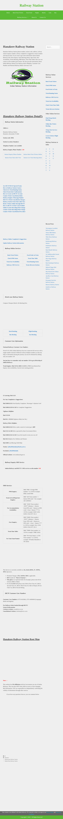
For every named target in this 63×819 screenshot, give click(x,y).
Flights (37, 12)
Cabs (50, 12)
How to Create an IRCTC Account (12, 194)
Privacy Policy (49, 812)
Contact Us (43, 17)
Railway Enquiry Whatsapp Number (13, 197)
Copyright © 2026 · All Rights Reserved (31, 817)
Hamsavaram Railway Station (11, 759)
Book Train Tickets (18, 12)
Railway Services (22, 17)
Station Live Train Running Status (33, 157)
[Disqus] (23, 786)
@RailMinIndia (13, 451)
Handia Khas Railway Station (11, 761)
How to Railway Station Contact (12, 188)
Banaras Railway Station (52, 284)
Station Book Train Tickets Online (33, 154)
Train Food (29, 12)
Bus (55, 12)
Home (8, 12)
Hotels (44, 12)
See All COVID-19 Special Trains (12, 186)
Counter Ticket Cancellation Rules (13, 196)
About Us (34, 17)
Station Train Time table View (13, 157)
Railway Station (31, 5)
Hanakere (7, 757)
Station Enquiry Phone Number (13, 154)
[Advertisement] (31, 31)
